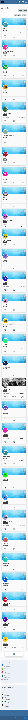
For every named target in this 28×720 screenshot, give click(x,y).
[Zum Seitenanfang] (25, 718)
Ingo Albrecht (7, 705)
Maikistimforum (8, 220)
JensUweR (6, 305)
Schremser (6, 198)
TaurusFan (6, 367)
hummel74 (6, 603)
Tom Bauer (6, 701)
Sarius (5, 71)
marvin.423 (6, 563)
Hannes (5, 544)
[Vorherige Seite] (7, 654)
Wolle (5, 158)
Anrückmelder (7, 521)
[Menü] (26, 1)
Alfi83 (5, 29)
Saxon (5, 344)
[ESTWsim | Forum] (2, 1)
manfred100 (7, 240)
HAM (5, 665)
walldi (5, 260)
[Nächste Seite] (21, 654)
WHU (4, 479)
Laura (5, 412)
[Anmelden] (22, 2)
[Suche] (19, 1)
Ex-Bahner (6, 697)
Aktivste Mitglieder (7, 687)
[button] (17, 15)
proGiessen (6, 91)
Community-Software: (14, 717)
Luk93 (5, 643)
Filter (25, 15)
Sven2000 (6, 583)
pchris (5, 282)
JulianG (5, 434)
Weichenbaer (7, 675)
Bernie (5, 690)
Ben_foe (6, 668)
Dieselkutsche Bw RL (9, 325)
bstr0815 (5, 501)
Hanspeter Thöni (8, 136)
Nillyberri (6, 679)
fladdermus (6, 389)
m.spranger (6, 623)
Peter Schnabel (8, 51)
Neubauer (6, 456)
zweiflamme (7, 113)
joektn (5, 178)
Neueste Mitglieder (7, 662)
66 (18, 654)
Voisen (5, 672)
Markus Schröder (8, 694)
